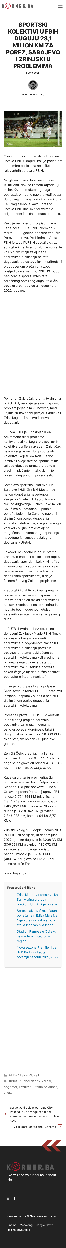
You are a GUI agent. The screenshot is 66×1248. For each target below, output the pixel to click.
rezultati (25, 1087)
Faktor (29, 864)
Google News (44, 1225)
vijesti (8, 1093)
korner (46, 1081)
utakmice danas (45, 1087)
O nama (11, 1225)
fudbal (13, 1081)
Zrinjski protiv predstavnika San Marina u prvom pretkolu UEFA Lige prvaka (37, 899)
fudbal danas (30, 1081)
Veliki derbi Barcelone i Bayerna (35, 1126)
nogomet (10, 1087)
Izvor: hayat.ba (15, 873)
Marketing (26, 1225)
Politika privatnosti (18, 1229)
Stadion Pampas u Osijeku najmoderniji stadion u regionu (36, 936)
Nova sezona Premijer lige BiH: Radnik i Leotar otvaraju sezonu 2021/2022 (37, 952)
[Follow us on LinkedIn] (14, 1198)
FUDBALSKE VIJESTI (24, 1075)
